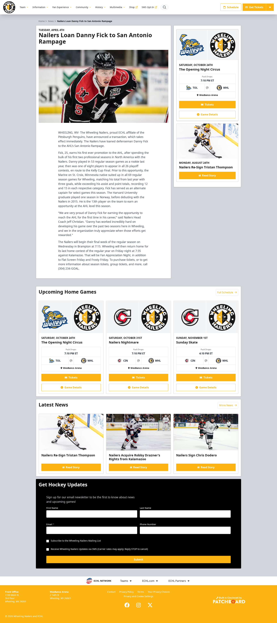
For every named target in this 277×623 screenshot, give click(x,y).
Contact (111, 591)
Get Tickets (256, 7)
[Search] (164, 7)
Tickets (209, 104)
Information (39, 7)
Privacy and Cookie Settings (138, 596)
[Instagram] (138, 605)
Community (82, 7)
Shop (132, 7)
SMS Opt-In (148, 7)
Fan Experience (60, 7)
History (99, 7)
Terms (140, 591)
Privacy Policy (126, 591)
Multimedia (116, 7)
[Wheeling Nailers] (9, 7)
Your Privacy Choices (159, 591)
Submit (138, 559)
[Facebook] (126, 605)
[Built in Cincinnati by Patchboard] (229, 600)
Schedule (233, 7)
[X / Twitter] (150, 605)
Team (22, 7)
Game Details (209, 114)
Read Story (209, 175)
